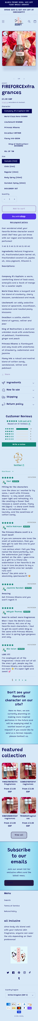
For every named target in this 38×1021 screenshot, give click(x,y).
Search (7, 900)
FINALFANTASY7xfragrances (10, 783)
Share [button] (7, 374)
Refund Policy (10, 911)
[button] (3, 21)
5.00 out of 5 (24, 421)
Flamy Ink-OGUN (12, 138)
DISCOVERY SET (11, 189)
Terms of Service (12, 906)
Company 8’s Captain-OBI (16, 111)
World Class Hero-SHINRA (16, 116)
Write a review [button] (19, 444)
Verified (18, 465)
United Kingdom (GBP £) (18, 995)
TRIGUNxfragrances (28, 817)
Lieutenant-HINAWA (13, 122)
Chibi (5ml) (9, 166)
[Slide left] (14, 79)
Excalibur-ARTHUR (12, 133)
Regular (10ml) (11, 172)
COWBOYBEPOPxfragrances (28, 783)
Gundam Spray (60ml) (15, 183)
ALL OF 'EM (9, 151)
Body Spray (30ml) (13, 177)
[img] (8, 478)
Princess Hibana (12, 127)
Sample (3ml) (10, 161)
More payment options (19, 222)
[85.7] (18, 457)
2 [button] (15, 680)
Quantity (5, 194)
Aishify (21, 1016)
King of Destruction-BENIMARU (19, 145)
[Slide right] (24, 79)
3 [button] (19, 680)
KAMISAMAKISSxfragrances (10, 817)
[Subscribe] (31, 883)
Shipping (5, 102)
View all (19, 835)
